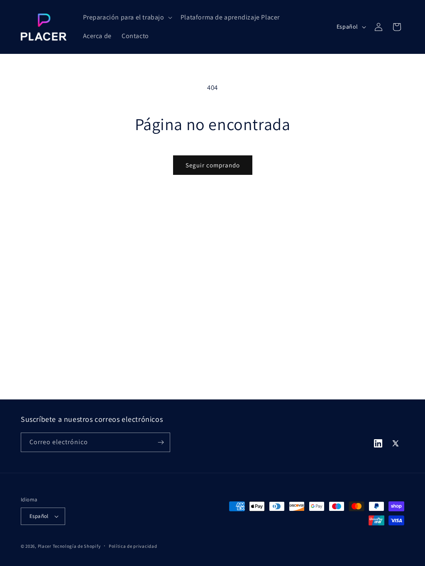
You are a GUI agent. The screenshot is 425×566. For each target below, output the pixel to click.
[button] (127, 17)
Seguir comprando (213, 165)
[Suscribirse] (160, 442)
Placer (44, 546)
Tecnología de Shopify (77, 546)
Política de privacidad (133, 546)
